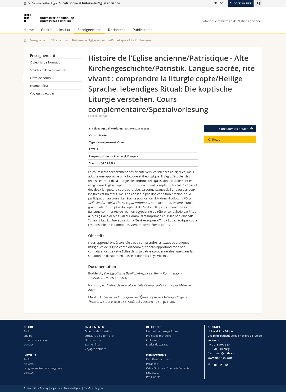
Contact (28, 344)
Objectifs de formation (46, 62)
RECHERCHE (154, 327)
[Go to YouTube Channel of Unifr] (215, 365)
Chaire (46, 29)
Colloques (152, 340)
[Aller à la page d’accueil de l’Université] (49, 18)
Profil (27, 331)
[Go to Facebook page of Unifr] (209, 365)
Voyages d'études (42, 93)
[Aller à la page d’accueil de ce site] (25, 40)
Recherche (117, 29)
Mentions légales (72, 388)
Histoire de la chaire (36, 340)
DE (221, 3)
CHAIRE (28, 327)
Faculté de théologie (44, 3)
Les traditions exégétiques (162, 331)
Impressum (56, 388)
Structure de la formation (48, 70)
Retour (217, 139)
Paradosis (152, 364)
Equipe (28, 336)
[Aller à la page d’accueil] (25, 3)
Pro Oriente (153, 377)
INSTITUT (30, 355)
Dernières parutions (158, 359)
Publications (142, 29)
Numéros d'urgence (93, 388)
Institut (64, 29)
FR (215, 3)
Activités (28, 364)
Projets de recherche (158, 336)
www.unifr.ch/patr (220, 358)
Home (29, 29)
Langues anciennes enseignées (43, 368)
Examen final (39, 85)
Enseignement (89, 29)
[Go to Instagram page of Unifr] (226, 365)
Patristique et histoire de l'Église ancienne (91, 3)
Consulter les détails (233, 129)
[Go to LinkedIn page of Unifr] (221, 365)
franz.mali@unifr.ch (221, 353)
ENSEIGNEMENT (95, 327)
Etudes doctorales (157, 344)
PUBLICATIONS (156, 355)
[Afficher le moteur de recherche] (258, 3)
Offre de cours (59, 40)
